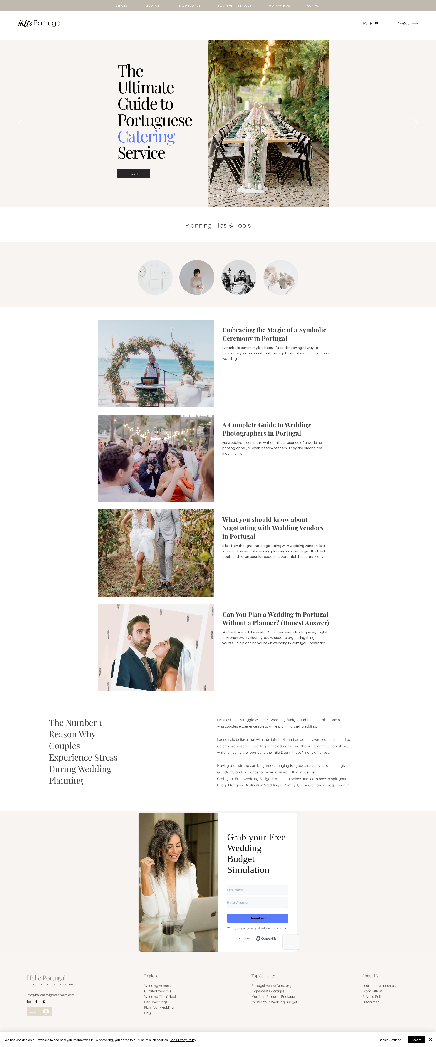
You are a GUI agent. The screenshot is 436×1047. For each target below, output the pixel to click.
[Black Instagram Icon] (365, 23)
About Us (370, 975)
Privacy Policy (373, 996)
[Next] (416, 123)
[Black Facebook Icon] (371, 23)
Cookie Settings (390, 1039)
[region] (155, 277)
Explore (151, 975)
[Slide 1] (222, 196)
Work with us (372, 991)
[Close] (430, 1039)
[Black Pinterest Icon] (376, 23)
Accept (416, 1039)
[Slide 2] (218, 196)
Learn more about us (379, 985)
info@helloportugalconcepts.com (50, 995)
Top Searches (263, 975)
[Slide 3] (213, 196)
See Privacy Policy (183, 1039)
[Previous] (20, 123)
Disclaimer (370, 1002)
